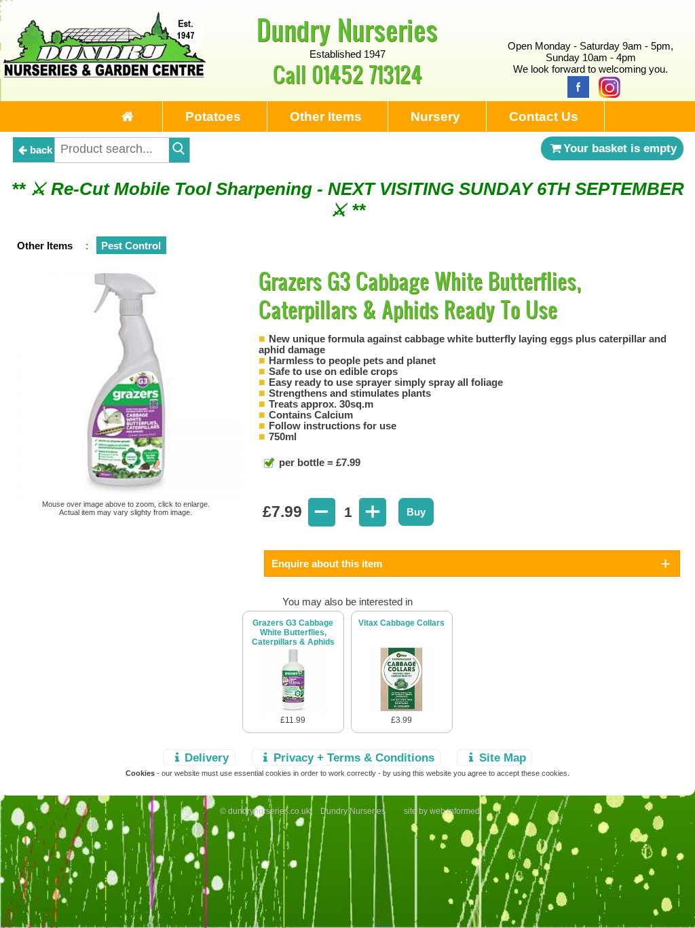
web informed (455, 811)
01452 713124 (367, 73)
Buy (416, 512)
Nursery (435, 116)
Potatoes (213, 116)
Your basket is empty (620, 148)
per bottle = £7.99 (318, 462)
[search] (179, 150)
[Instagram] (606, 86)
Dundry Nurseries (347, 29)
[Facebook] (575, 86)
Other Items (326, 116)
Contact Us (543, 116)
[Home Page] (104, 73)
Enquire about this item (326, 563)
